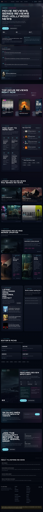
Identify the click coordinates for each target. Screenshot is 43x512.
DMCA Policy (27, 502)
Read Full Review (23, 400)
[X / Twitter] (39, 487)
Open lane (3, 350)
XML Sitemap (28, 492)
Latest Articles (28, 489)
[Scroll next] (40, 108)
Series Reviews (16, 491)
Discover (12, 1)
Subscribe (37, 414)
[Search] (32, 1)
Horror (34, 162)
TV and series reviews (10, 25)
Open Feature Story (31, 400)
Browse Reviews (5, 28)
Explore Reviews (12, 449)
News (22, 1)
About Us (27, 496)
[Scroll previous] (2, 108)
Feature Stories (28, 491)
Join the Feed (5, 449)
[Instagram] (41, 487)
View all (33, 95)
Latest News (19, 303)
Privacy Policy (28, 499)
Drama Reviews (16, 499)
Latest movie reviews (4, 25)
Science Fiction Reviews (17, 496)
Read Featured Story (13, 28)
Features (26, 1)
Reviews (17, 1)
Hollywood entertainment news (17, 25)
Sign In (40, 1)
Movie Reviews (16, 489)
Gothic (38, 162)
